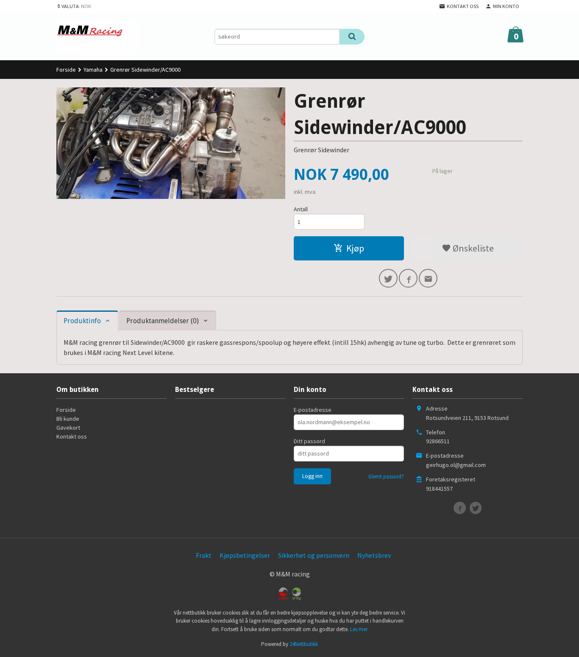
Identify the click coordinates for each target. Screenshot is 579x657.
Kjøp (355, 248)
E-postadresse (312, 410)
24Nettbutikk (304, 644)
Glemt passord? (386, 476)
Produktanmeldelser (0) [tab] (162, 321)
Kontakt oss (71, 436)
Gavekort (68, 427)
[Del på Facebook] (408, 278)
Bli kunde (67, 418)
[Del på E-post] (428, 278)
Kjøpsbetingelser (245, 555)
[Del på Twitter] (388, 278)
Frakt (204, 555)
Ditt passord (309, 441)
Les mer (358, 629)
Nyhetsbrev (374, 555)
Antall (301, 209)
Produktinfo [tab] (82, 321)
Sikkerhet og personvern (313, 555)
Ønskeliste (472, 248)
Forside (66, 69)
